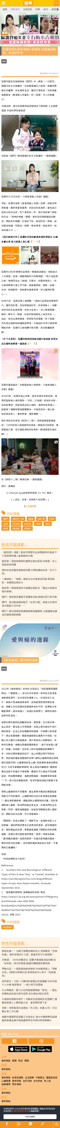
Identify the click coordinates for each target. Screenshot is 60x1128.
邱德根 (16, 523)
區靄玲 (28, 528)
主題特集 (27, 9)
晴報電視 (15, 9)
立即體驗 (30, 506)
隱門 (6, 518)
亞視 (48, 523)
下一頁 (35, 241)
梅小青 (42, 518)
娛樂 (4, 61)
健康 (5, 9)
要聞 (14, 1060)
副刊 (46, 9)
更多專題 (16, 1084)
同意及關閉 (30, 1116)
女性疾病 (37, 1080)
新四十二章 (18, 518)
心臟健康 (6, 1080)
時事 (38, 9)
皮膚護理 (6, 1084)
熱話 (20, 1060)
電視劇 (16, 528)
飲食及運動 (17, 1077)
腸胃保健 (16, 1080)
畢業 (39, 523)
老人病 (47, 1080)
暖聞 (26, 1060)
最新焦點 (6, 1060)
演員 (52, 518)
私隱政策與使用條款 (20, 1111)
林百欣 (28, 523)
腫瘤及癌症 (51, 1077)
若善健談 (8, 927)
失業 (6, 528)
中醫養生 (40, 1077)
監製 (31, 518)
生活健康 (29, 1077)
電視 (6, 523)
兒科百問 (27, 1080)
